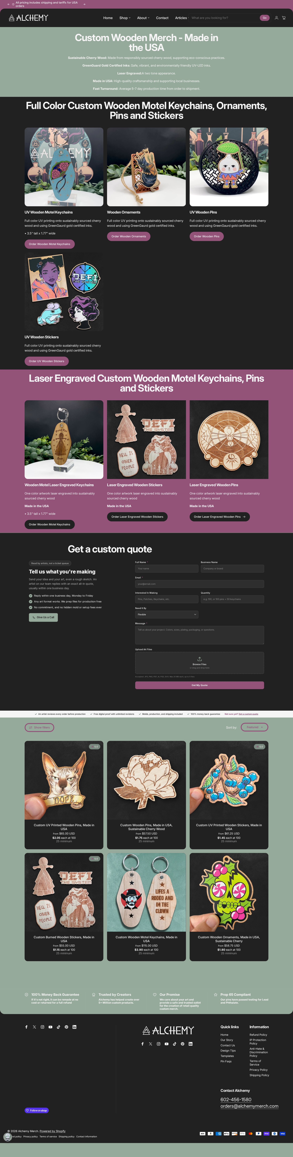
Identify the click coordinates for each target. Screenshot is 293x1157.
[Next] (84, 4)
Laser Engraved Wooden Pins (214, 485)
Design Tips (228, 1050)
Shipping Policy (259, 1075)
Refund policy (14, 1136)
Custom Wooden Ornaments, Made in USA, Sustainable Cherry (229, 939)
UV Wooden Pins (203, 212)
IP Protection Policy (258, 1041)
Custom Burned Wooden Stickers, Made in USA (64, 939)
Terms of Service (255, 1062)
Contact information (86, 1136)
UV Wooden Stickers (42, 337)
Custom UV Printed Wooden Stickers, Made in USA (229, 827)
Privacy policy (30, 1136)
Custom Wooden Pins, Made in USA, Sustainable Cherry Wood (146, 827)
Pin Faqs (226, 1061)
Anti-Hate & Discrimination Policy (259, 1052)
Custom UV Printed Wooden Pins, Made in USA (64, 827)
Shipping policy (66, 1136)
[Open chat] (7, 1137)
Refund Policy (258, 1034)
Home (224, 1034)
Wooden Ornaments (123, 212)
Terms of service (48, 1136)
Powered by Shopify (53, 1131)
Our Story (227, 1040)
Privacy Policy (259, 1069)
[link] (236, 1100)
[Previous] (8, 4)
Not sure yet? (241, 714)
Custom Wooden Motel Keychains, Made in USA (146, 939)
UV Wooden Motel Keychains (49, 212)
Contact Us (228, 1045)
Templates (227, 1056)
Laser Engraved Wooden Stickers (134, 485)
